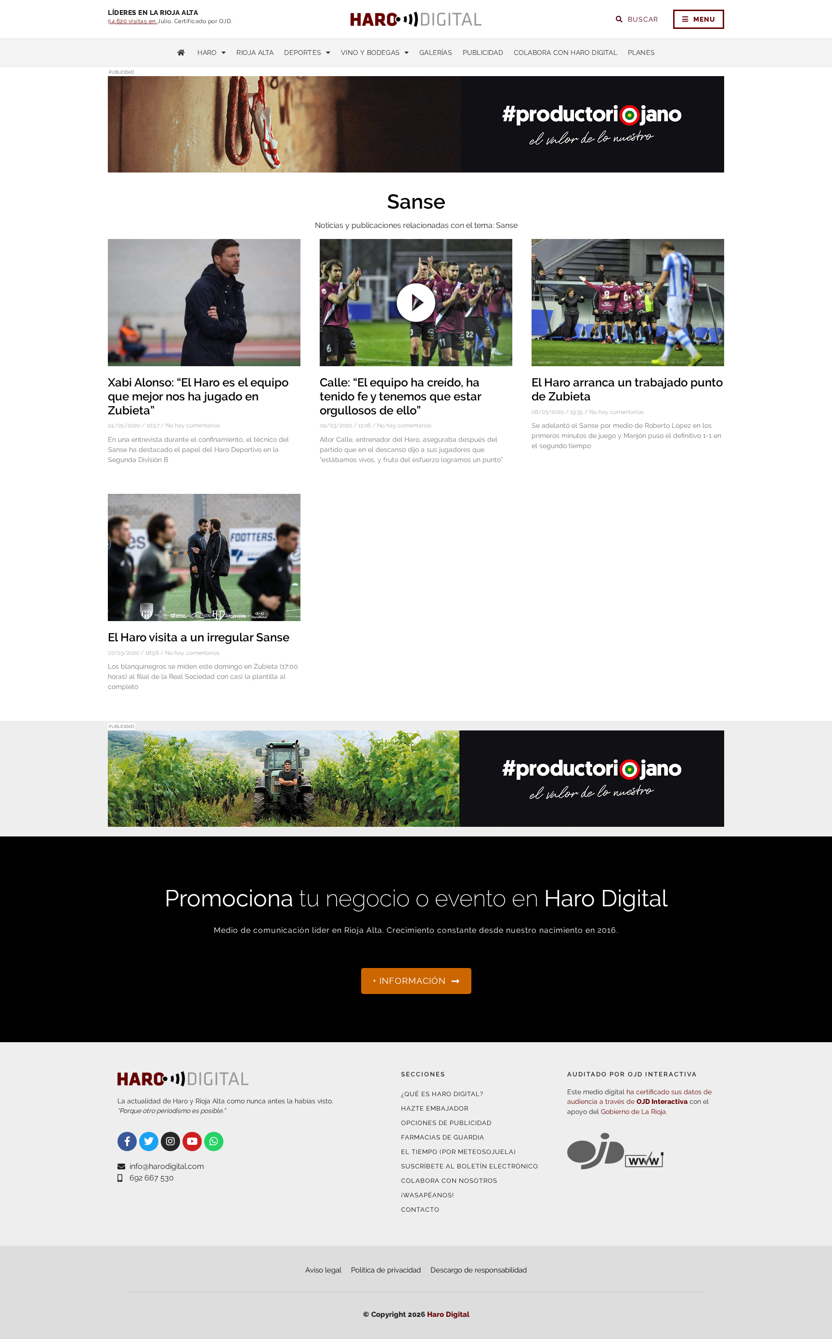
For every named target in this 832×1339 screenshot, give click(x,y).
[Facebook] (127, 1141)
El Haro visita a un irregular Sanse (198, 637)
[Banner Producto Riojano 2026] (416, 820)
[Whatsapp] (213, 1141)
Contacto (420, 1209)
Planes (641, 52)
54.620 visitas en (132, 21)
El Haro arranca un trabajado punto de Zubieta (627, 389)
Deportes (302, 52)
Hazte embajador (434, 1108)
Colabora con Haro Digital (565, 52)
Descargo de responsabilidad (478, 1270)
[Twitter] (148, 1141)
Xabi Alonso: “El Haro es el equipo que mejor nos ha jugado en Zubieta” (198, 396)
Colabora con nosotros (449, 1180)
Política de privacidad (386, 1270)
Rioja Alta (254, 52)
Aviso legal (323, 1270)
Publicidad (483, 52)
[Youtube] (192, 1141)
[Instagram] (170, 1141)
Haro (207, 52)
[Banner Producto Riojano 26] (416, 166)
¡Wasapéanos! (427, 1195)
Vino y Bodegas (370, 52)
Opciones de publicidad (446, 1123)
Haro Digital (448, 1314)
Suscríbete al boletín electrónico (469, 1166)
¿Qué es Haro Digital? (442, 1094)
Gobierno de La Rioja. (634, 1111)
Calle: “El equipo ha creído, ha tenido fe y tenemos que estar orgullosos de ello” (400, 396)
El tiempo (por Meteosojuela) (458, 1151)
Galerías (435, 52)
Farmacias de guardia (442, 1137)
